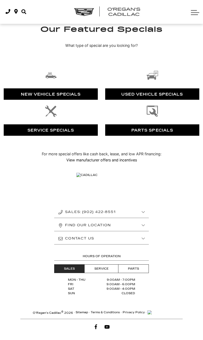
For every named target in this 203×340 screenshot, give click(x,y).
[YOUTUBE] (107, 327)
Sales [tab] (69, 268)
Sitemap (82, 312)
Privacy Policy (134, 312)
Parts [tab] (133, 268)
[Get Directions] (16, 11)
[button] (24, 11)
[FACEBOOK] (96, 327)
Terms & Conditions (105, 312)
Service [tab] (101, 268)
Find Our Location (88, 225)
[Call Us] (8, 11)
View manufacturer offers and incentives (101, 160)
